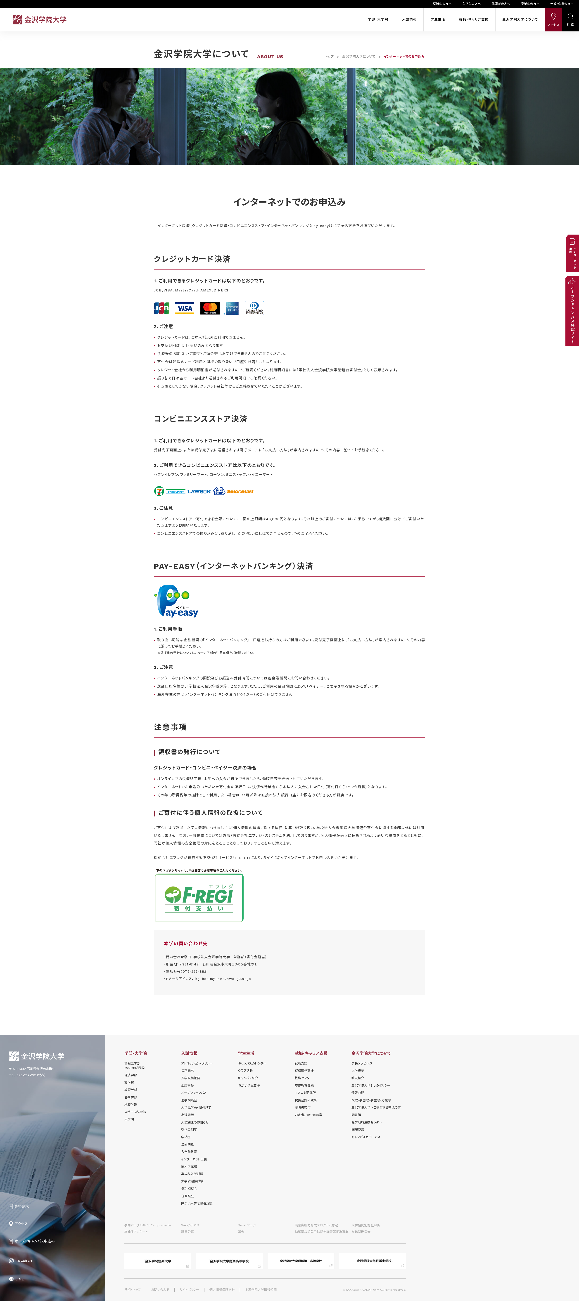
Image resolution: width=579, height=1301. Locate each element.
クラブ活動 (245, 1070)
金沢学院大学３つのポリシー (370, 1085)
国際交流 (357, 1129)
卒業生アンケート (136, 1232)
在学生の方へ (471, 3)
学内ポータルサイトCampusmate (147, 1225)
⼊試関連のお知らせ (195, 1122)
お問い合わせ (160, 1290)
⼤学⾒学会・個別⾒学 (196, 1107)
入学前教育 (189, 1152)
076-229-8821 (195, 972)
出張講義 (187, 1115)
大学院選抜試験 (192, 1181)
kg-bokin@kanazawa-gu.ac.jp (223, 979)
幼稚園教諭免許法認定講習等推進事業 (322, 1232)
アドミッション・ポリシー (197, 1063)
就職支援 (301, 1063)
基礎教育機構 (304, 1085)
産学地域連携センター (366, 1122)
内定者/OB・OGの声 (308, 1115)
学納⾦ (186, 1137)
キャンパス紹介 (248, 1078)
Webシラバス (190, 1225)
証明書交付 (303, 1107)
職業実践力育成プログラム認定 (316, 1225)
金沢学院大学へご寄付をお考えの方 (376, 1107)
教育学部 (130, 1090)
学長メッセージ (361, 1063)
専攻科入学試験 (192, 1174)
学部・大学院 (378, 19)
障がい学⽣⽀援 (249, 1085)
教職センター (304, 1078)
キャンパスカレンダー (252, 1063)
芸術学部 (130, 1097)
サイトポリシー (189, 1290)
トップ (329, 56)
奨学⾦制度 (189, 1129)
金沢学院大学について (520, 19)
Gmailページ (247, 1225)
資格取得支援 (304, 1070)
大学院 (129, 1119)
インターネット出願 (194, 1159)
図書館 (356, 1115)
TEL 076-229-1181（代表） (27, 1075)
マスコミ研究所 (305, 1093)
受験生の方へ (442, 3)
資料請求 (187, 1070)
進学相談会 (189, 1100)
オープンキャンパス (194, 1093)
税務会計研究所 (306, 1100)
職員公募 (187, 1232)
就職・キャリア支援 (474, 19)
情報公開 (357, 1093)
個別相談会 (189, 1188)
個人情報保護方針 (222, 1290)
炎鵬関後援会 (360, 1232)
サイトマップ (132, 1290)
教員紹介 (357, 1078)
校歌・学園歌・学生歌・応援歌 (371, 1100)
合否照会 (187, 1196)
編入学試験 (189, 1166)
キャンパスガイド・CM (365, 1137)
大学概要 (357, 1070)
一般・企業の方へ (562, 3)
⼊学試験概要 (190, 1078)
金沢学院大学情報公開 (261, 1290)
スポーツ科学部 (135, 1112)
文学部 (129, 1082)
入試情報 (409, 19)
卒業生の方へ (530, 3)
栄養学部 (130, 1104)
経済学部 (130, 1075)
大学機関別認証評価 (365, 1225)
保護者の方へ (501, 3)
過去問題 (187, 1144)
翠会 (241, 1232)
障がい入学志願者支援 (197, 1203)
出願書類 (187, 1085)
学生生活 (437, 19)
